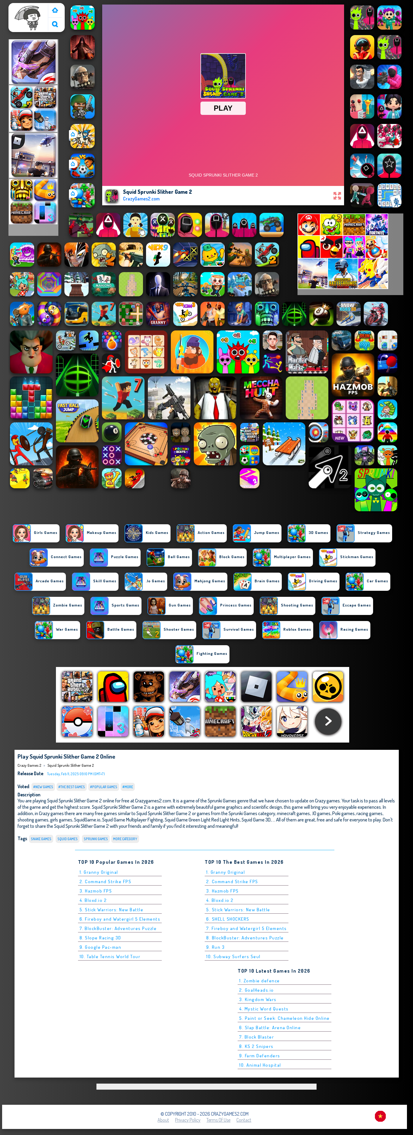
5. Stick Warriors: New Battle (112, 909)
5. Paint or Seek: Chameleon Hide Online (284, 1018)
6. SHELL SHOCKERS (227, 919)
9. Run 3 (215, 947)
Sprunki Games (96, 839)
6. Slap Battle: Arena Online (270, 1027)
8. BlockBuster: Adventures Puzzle (245, 938)
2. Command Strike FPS (106, 881)
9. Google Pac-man (101, 947)
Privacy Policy (187, 1120)
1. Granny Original (99, 872)
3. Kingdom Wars (258, 999)
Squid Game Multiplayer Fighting (132, 819)
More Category (125, 839)
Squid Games (67, 839)
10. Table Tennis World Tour (110, 956)
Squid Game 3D (256, 819)
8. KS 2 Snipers (256, 1046)
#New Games (43, 787)
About (163, 1120)
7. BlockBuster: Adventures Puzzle (118, 928)
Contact (243, 1120)
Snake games (41, 839)
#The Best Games (71, 787)
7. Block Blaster (256, 1037)
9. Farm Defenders (259, 1056)
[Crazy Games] (55, 11)
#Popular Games (103, 787)
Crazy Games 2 (25, 7)
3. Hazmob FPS (96, 891)
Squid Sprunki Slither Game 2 (70, 765)
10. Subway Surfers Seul (233, 956)
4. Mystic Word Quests (264, 1009)
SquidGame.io (87, 819)
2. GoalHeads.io (256, 990)
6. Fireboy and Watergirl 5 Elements (120, 919)
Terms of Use (218, 1120)
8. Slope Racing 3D (100, 938)
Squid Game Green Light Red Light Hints (202, 819)
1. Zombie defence (259, 981)
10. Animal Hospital (260, 1065)
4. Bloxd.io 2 (93, 900)
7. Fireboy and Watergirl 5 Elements (246, 928)
